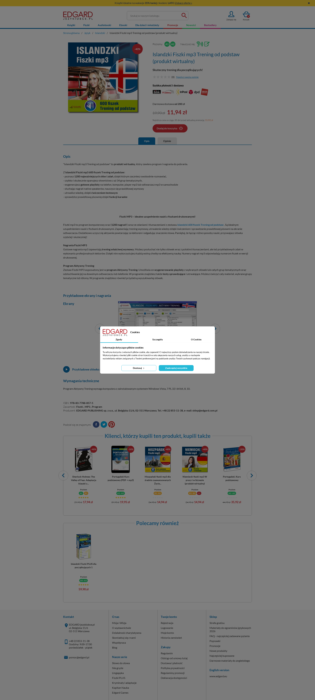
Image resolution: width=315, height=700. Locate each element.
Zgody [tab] (119, 339)
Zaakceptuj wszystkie (176, 368)
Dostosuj (137, 368)
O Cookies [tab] (196, 339)
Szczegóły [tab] (157, 339)
